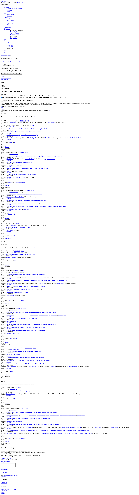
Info (5, 13)
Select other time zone (60, 97)
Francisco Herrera (10, 394)
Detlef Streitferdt (13, 126)
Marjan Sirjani (41, 283)
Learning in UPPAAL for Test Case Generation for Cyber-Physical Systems (27, 168)
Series (8, 42)
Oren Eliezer (19, 333)
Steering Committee (15, 33)
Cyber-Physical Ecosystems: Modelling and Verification (22, 318)
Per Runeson (22, 177)
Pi (28, 121)
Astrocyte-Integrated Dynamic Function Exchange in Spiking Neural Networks (28, 418)
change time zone (52, 110)
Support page (3, 476)
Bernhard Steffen (30, 289)
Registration (10, 10)
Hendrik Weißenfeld (44, 360)
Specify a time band (20, 106)
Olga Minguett (20, 165)
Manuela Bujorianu (11, 321)
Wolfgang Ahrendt (11, 257)
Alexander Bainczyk (19, 289)
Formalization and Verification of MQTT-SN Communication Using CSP (26, 200)
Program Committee (15, 34)
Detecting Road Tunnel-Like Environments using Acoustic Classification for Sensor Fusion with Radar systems (37, 206)
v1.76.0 (15, 475)
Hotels (8, 11)
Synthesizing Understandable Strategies (17, 292)
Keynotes (9, 16)
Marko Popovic (32, 138)
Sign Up (3, 493)
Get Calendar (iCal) (6, 78)
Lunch (7, 185)
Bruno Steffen (10, 360)
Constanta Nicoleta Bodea (85, 433)
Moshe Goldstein (11, 333)
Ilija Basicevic (77, 138)
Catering (10, 142)
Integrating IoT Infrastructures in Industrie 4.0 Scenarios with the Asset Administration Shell (32, 324)
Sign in (5, 50)
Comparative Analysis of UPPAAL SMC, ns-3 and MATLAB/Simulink (26, 274)
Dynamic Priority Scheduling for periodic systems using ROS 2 (24, 351)
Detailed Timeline (21, 62)
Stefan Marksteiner (11, 283)
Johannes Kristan (24, 327)
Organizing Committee (16, 32)
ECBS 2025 (10, 45)
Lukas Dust (9, 354)
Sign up (6, 52)
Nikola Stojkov (10, 209)
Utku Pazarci (18, 360)
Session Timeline (12, 62)
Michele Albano (31, 277)
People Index (13, 38)
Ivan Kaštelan (48, 138)
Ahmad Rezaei (10, 315)
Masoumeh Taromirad (12, 177)
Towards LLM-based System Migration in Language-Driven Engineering (26, 286)
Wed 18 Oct (10, 26)
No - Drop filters (17, 73)
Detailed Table (4, 62)
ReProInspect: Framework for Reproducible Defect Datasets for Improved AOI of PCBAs (31, 312)
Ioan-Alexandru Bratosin (60, 433)
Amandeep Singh (11, 165)
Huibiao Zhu (21, 203)
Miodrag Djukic (69, 138)
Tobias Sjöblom (81, 415)
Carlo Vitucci (28, 131)
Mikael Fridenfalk (54, 415)
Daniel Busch (10, 289)
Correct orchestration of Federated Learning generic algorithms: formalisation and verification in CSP (34, 424)
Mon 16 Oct (10, 23)
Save (2, 107)
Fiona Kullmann (34, 360)
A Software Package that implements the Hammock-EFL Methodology (26, 330)
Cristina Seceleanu (51, 122)
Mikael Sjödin (60, 283)
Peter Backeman (11, 295)
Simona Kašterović (66, 427)
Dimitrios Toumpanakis (43, 415)
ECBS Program (11, 18)
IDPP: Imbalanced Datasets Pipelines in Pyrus (19, 162)
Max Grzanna (42, 327)
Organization (7, 29)
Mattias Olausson (19, 131)
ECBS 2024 (10, 46)
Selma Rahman (10, 131)
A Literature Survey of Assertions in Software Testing (21, 174)
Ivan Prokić (9, 427)
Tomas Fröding (32, 415)
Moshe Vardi (9, 230)
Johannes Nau (34, 315)
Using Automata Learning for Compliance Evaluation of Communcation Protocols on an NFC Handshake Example (38, 280)
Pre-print (9, 133)
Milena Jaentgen (33, 327)
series (9, 55)
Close (2, 76)
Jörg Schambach (53, 315)
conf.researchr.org (8, 475)
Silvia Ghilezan (29, 427)
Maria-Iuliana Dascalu (12, 433)
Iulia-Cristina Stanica (72, 433)
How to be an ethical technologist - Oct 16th (18, 227)
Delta (22, 251)
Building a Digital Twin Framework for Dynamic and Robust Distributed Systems (29, 363)
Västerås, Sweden (21, 2)
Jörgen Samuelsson (50, 159)
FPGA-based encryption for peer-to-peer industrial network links (24, 194)
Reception (8, 238)
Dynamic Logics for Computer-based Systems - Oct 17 (21, 254)
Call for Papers (7, 27)
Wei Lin (9, 203)
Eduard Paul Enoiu (14, 154)
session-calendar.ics (6, 458)
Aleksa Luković (27, 209)
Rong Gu (9, 171)
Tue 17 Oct (10, 24)
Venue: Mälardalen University (14, 8)
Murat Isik (9, 421)
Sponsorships (10, 14)
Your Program (10, 20)
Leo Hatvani (13, 410)
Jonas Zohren (25, 360)
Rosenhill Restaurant (19, 182)
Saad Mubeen (16, 354)
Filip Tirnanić (18, 209)
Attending (6, 7)
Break (7, 147)
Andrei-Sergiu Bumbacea (46, 433)
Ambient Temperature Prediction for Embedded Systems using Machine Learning (29, 129)
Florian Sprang (10, 197)
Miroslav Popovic (11, 138)
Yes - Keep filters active (6, 73)
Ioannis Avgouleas (37, 131)
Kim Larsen (39, 277)
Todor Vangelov (62, 315)
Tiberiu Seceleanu (19, 197)
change (35, 116)
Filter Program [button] (4, 79)
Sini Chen (14, 203)
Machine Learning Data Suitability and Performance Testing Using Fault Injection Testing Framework (35, 156)
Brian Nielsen (56, 277)
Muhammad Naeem (12, 277)
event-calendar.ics (5, 461)
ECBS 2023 (4, 55)
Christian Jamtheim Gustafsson (68, 415)
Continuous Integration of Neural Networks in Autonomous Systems (25, 357)
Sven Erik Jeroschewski (13, 327)
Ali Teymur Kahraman (12, 415)
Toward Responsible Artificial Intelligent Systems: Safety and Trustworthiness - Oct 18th (30, 391)
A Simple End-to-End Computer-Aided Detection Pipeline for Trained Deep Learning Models (32, 412)
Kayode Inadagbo (17, 421)
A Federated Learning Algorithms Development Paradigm (22, 135)
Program (6, 17)
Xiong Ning (53, 366)
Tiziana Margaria (12, 122)
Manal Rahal (10, 159)
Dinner (7, 375)
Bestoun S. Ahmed (29, 159)
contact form (4, 472)
